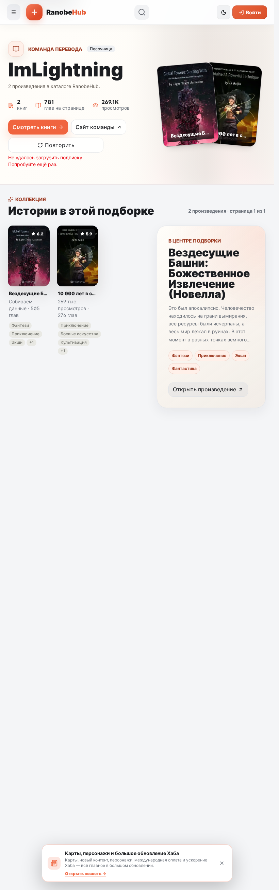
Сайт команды (95, 127)
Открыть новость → (85, 873)
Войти (253, 12)
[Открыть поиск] (141, 12)
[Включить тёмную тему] (223, 12)
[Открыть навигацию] (13, 12)
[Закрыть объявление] (221, 863)
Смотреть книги (34, 127)
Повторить (60, 145)
